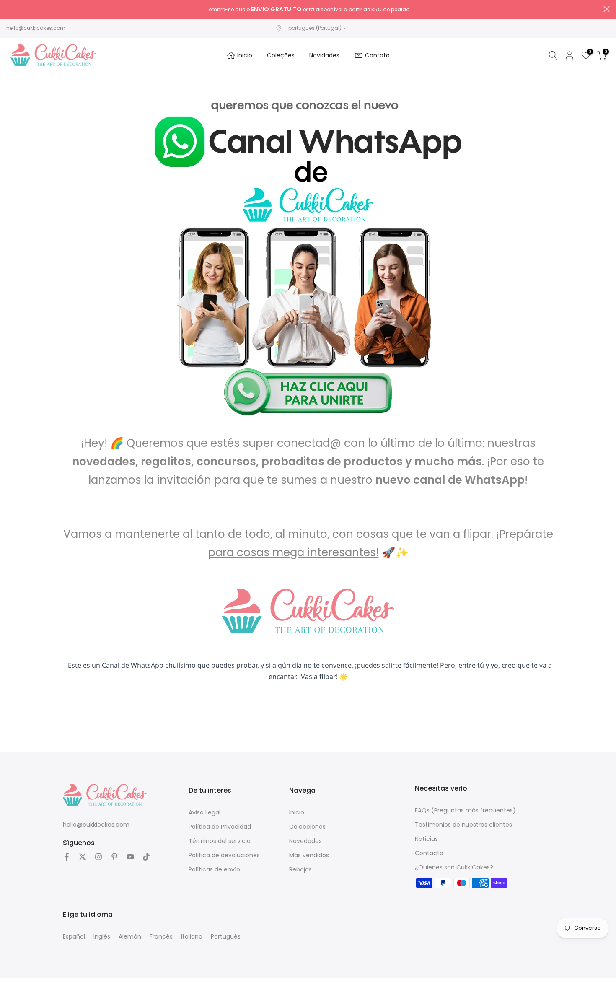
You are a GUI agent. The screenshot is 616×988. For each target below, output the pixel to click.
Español (74, 936)
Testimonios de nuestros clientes (463, 824)
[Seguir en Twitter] (82, 857)
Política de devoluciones (224, 855)
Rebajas (300, 869)
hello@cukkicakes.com (35, 27)
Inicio (244, 55)
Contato (377, 55)
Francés (161, 936)
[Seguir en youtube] (130, 857)
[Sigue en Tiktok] (146, 857)
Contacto (429, 853)
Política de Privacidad (220, 826)
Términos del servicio (220, 841)
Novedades (305, 841)
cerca (9, 9)
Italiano (191, 936)
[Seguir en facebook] (66, 857)
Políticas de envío (214, 869)
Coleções (281, 55)
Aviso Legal (204, 812)
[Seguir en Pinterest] (114, 857)
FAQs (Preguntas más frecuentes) (465, 810)
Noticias (426, 839)
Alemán (130, 936)
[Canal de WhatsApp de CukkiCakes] (308, 233)
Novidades (324, 55)
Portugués (226, 936)
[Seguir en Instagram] (98, 857)
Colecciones (307, 826)
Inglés (101, 936)
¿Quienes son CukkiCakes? (454, 867)
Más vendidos (309, 855)
